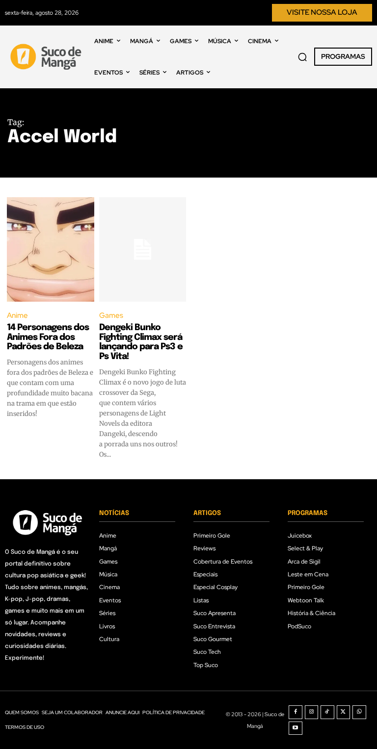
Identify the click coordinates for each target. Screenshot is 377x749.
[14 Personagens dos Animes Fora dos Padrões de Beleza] (50, 249)
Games (111, 315)
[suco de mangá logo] (47, 57)
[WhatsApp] (359, 712)
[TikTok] (327, 712)
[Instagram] (312, 712)
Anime (17, 315)
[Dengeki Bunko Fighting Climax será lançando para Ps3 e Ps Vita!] (143, 249)
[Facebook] (295, 712)
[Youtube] (295, 728)
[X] (343, 712)
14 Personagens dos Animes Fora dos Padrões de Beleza (48, 337)
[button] (302, 57)
